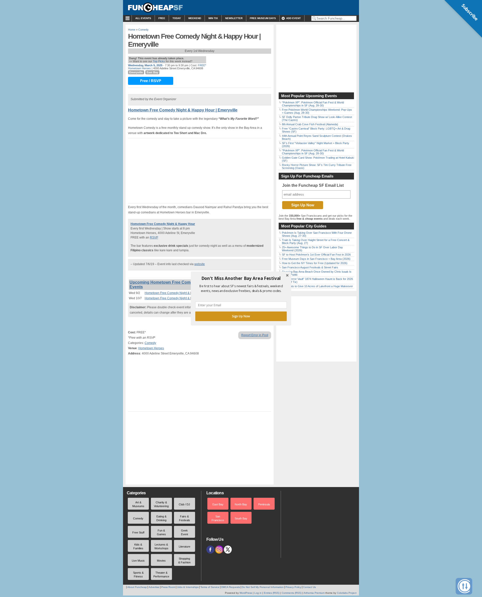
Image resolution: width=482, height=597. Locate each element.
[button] (241, 278)
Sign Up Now (241, 316)
